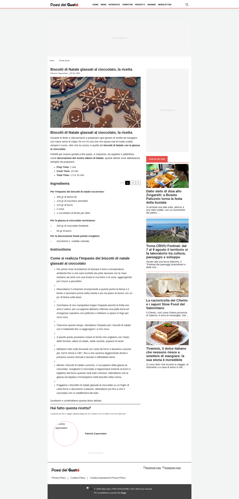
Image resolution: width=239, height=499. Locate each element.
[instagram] (171, 468)
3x (138, 183)
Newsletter (164, 4)
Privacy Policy (59, 478)
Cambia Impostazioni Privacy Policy (107, 478)
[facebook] (152, 468)
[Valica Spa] (90, 489)
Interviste (114, 4)
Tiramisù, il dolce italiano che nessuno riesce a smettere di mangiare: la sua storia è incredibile (166, 354)
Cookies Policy (78, 478)
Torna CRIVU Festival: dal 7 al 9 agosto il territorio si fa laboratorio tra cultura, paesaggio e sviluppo (167, 251)
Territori (127, 4)
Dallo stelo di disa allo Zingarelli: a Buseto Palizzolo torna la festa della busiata (164, 196)
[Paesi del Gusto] (64, 4)
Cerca (217, 15)
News (103, 4)
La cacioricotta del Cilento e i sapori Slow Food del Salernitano (167, 304)
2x (133, 183)
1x (127, 183)
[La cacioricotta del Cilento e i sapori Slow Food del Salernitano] (167, 285)
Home (95, 4)
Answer (151, 4)
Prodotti (140, 4)
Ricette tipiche (64, 61)
